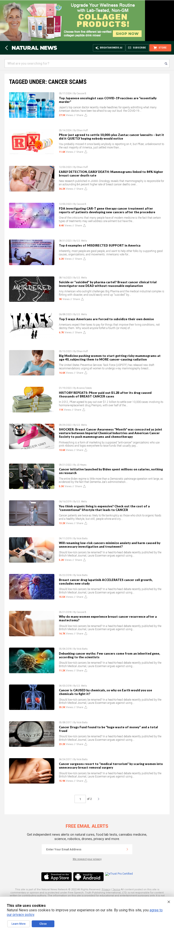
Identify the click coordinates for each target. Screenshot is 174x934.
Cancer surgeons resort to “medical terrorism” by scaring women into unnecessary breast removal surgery (111, 765)
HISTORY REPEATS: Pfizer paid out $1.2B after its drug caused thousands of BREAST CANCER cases (105, 394)
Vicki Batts (82, 538)
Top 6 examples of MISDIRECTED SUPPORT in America (99, 245)
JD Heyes (82, 465)
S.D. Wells (82, 241)
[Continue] (127, 849)
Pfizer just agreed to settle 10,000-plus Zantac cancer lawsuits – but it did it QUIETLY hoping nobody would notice (111, 136)
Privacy (106, 889)
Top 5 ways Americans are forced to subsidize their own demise (106, 319)
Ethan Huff (82, 130)
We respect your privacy (87, 859)
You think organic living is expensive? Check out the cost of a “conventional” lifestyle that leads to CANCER (104, 508)
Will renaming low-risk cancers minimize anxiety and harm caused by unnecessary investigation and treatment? (109, 544)
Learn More (19, 923)
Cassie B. (82, 93)
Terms (116, 889)
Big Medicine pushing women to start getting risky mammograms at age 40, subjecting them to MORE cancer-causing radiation (110, 357)
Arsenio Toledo (84, 388)
